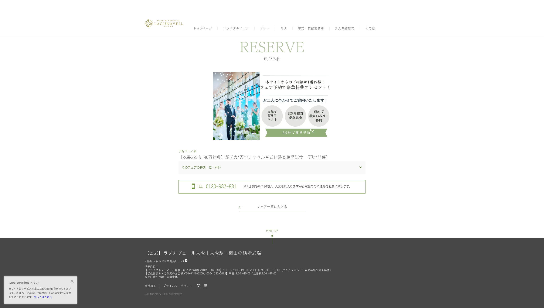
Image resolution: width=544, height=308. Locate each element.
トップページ (202, 28)
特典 (283, 28)
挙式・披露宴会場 (311, 28)
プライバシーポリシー (177, 285)
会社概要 (150, 285)
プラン (265, 28)
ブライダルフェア (236, 28)
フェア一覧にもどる (272, 206)
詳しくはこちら (43, 297)
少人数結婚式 (344, 28)
